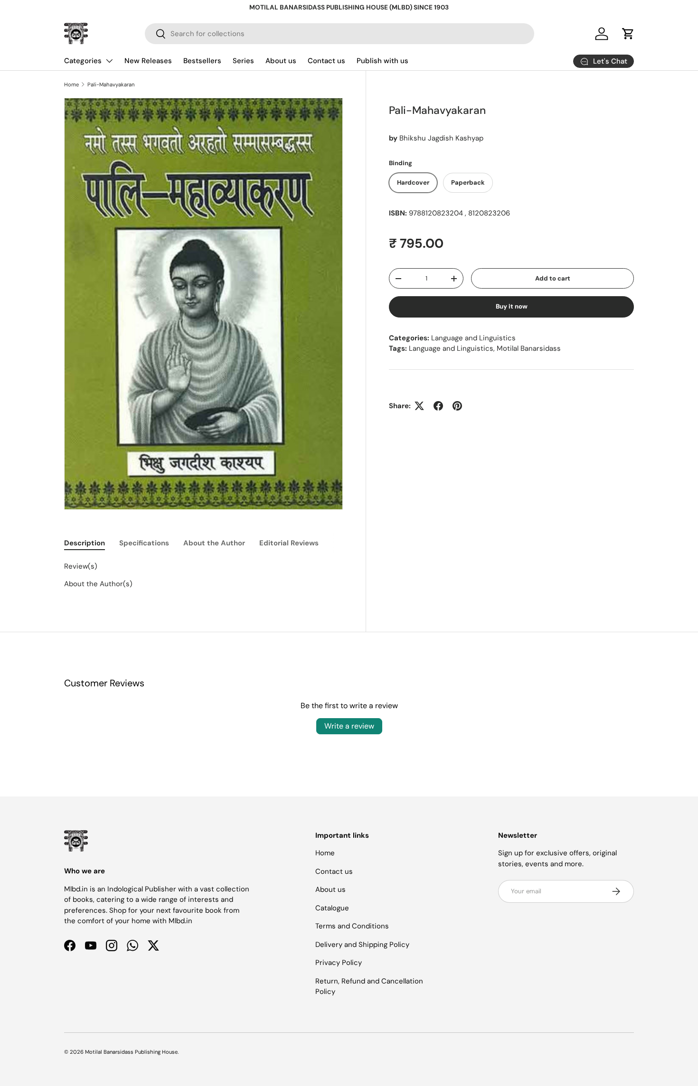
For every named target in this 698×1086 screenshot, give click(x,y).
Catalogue (332, 908)
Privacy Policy (338, 962)
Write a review (349, 726)
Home (71, 84)
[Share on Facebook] (438, 405)
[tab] (84, 543)
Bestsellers (202, 61)
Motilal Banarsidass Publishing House (131, 1052)
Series (243, 61)
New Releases (148, 61)
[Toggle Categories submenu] (109, 60)
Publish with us (382, 61)
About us (280, 61)
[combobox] (339, 33)
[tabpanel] (203, 575)
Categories (83, 61)
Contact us (326, 61)
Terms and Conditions (352, 926)
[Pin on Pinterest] (457, 405)
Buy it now (512, 306)
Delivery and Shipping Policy (362, 944)
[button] (628, 33)
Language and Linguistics (473, 338)
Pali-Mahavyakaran (110, 84)
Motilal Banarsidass (529, 348)
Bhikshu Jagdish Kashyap (441, 138)
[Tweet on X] (419, 405)
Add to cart (552, 278)
